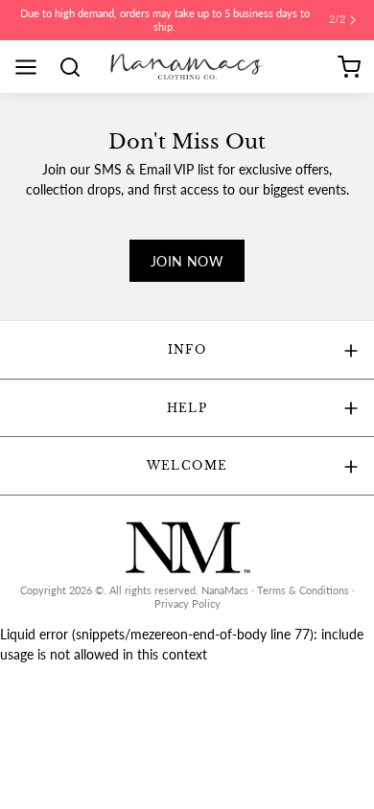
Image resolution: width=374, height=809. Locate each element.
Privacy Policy (187, 604)
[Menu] (32, 67)
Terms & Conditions (303, 590)
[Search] (76, 67)
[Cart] (349, 67)
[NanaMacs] (187, 66)
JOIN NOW (187, 261)
